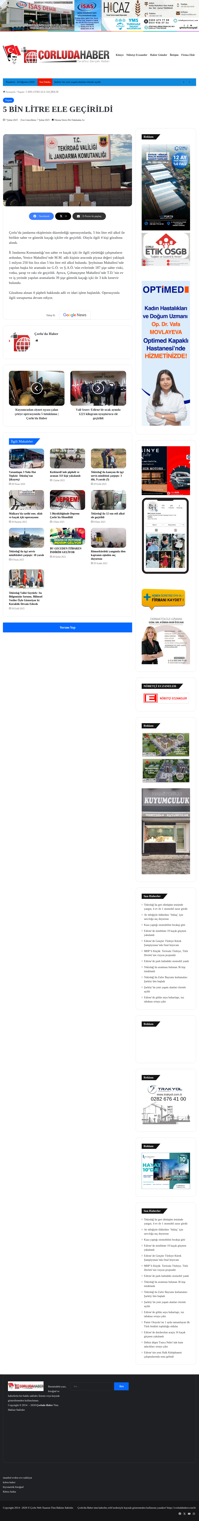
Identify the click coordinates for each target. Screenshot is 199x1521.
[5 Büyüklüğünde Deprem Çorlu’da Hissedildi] (67, 500)
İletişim (174, 55)
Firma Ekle (188, 55)
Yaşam (20, 91)
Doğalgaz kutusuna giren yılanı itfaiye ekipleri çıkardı (83, 81)
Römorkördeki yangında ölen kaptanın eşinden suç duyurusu (108, 555)
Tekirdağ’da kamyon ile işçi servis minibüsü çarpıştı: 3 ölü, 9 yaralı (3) (107, 476)
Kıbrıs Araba (9, 1491)
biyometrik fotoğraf (13, 1487)
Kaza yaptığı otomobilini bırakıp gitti (164, 924)
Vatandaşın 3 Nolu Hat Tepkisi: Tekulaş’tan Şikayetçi (22, 476)
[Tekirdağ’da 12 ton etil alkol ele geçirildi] (108, 500)
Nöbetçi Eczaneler (136, 55)
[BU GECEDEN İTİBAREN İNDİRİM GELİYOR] (67, 536)
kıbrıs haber (9, 1482)
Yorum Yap (67, 627)
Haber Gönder (158, 55)
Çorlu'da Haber (46, 334)
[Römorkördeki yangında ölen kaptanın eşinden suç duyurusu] (108, 538)
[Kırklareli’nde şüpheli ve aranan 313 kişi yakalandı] (67, 458)
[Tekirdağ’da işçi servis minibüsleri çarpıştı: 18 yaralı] (26, 538)
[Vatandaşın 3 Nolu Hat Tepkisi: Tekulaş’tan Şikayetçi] (26, 458)
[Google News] (75, 315)
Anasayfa (10, 91)
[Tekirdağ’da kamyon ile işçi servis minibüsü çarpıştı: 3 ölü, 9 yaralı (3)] (108, 458)
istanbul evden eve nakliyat (17, 1477)
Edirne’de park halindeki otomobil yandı (166, 961)
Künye (120, 55)
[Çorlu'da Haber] (56, 55)
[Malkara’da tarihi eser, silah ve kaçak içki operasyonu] (26, 500)
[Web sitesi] (36, 340)
